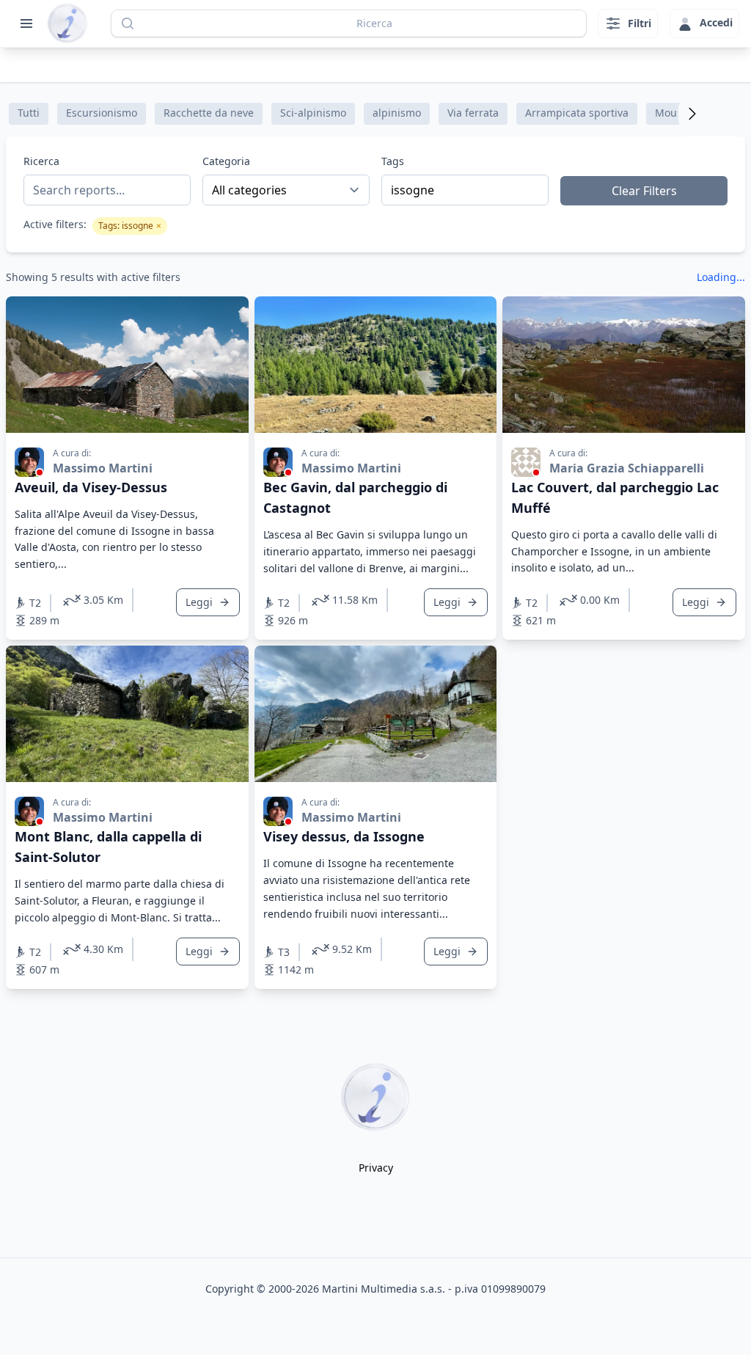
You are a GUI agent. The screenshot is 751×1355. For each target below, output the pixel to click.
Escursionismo (101, 113)
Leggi (199, 602)
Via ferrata (473, 113)
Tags (392, 161)
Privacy (376, 1168)
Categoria (226, 161)
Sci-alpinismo (313, 113)
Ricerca (41, 161)
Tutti (29, 113)
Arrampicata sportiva (577, 113)
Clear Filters (644, 191)
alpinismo (397, 113)
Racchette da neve (209, 113)
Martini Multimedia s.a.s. (383, 1289)
